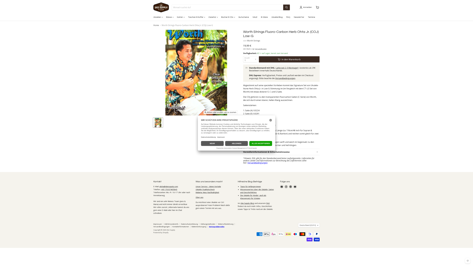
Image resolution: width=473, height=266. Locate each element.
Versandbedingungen (285, 78)
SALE (255, 17)
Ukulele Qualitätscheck (205, 189)
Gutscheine (243, 17)
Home (156, 25)
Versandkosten (261, 49)
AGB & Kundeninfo (171, 224)
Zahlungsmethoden (208, 224)
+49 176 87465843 (169, 189)
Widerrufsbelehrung (225, 224)
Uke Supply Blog (247, 203)
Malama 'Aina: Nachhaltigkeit (207, 192)
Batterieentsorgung (199, 226)
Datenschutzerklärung (189, 224)
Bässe (169, 17)
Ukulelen (157, 17)
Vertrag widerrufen (216, 226)
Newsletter (299, 17)
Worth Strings (253, 40)
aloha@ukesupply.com (168, 186)
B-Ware (264, 17)
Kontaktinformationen (180, 226)
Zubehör (212, 17)
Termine (311, 17)
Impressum (157, 224)
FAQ (288, 17)
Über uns (199, 197)
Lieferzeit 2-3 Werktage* (287, 67)
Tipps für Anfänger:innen (250, 186)
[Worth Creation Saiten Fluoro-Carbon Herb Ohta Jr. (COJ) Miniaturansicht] (158, 122)
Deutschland (308, 225)
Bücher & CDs (227, 17)
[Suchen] (286, 7)
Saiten (180, 17)
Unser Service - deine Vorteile (208, 186)
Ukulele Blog (277, 17)
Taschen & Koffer (196, 17)
